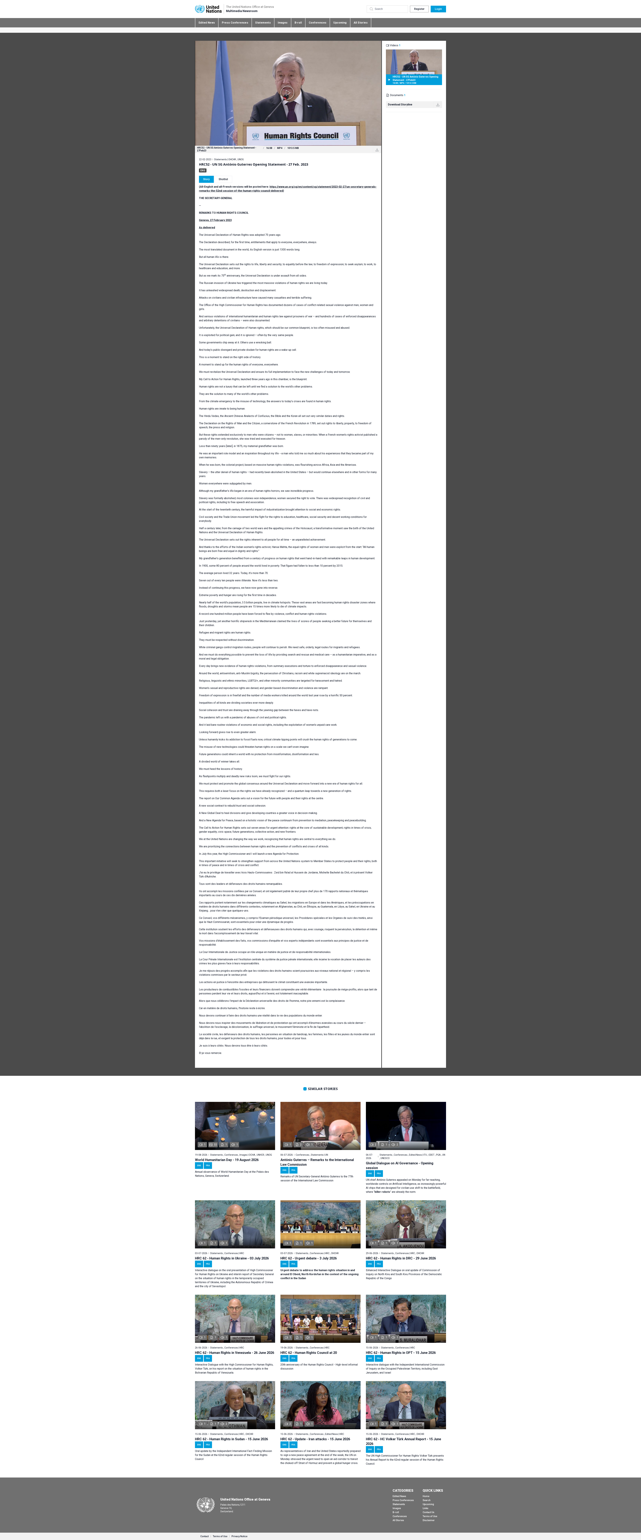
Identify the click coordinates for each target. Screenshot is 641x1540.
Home (426, 1496)
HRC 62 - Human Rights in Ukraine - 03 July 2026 (232, 1258)
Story (206, 179)
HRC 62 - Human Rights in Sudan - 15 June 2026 (231, 1439)
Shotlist (223, 179)
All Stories (361, 22)
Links (425, 1508)
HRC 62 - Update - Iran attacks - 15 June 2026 (315, 1439)
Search (427, 1500)
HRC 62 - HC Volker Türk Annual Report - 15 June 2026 (403, 1441)
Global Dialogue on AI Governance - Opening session (399, 1165)
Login (438, 9)
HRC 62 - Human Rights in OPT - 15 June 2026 (401, 1353)
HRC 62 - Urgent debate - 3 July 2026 (308, 1258)
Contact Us (428, 1512)
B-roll (298, 22)
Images (282, 22)
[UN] (208, 9)
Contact (204, 1536)
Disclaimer (429, 1520)
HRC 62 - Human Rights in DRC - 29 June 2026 (401, 1258)
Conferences (317, 22)
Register (419, 9)
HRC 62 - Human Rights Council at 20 (308, 1353)
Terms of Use (430, 1516)
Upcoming (340, 22)
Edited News (207, 22)
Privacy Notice (239, 1536)
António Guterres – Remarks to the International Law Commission (317, 1162)
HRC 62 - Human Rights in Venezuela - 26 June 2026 (234, 1353)
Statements (263, 22)
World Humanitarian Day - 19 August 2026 (227, 1160)
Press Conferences (235, 22)
